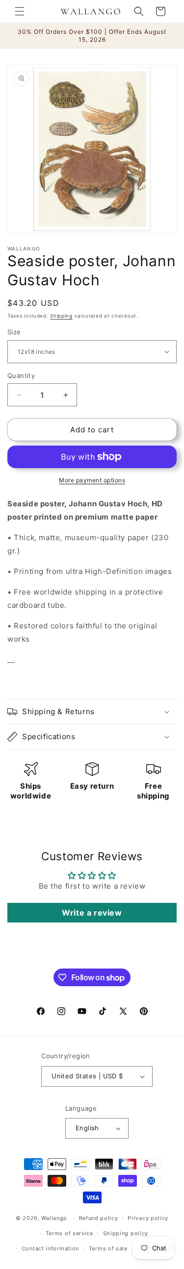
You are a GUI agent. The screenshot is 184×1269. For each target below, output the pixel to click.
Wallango (55, 1218)
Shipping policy (126, 1233)
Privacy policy (148, 1218)
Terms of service (69, 1233)
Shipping (61, 316)
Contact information (50, 1248)
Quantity (21, 375)
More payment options (92, 480)
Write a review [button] (92, 913)
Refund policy (98, 1218)
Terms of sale (108, 1248)
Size (14, 332)
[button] (19, 11)
